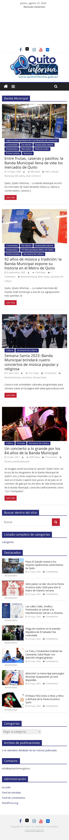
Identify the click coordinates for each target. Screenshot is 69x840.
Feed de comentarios (13, 797)
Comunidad (11, 144)
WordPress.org (10, 803)
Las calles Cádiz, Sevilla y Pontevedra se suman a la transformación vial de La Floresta (44, 609)
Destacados (12, 149)
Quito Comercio (33, 175)
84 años (8, 461)
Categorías (8, 542)
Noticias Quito (42, 149)
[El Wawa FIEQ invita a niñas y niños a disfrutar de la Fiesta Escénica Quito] (13, 694)
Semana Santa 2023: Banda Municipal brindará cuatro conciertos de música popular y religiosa (31, 362)
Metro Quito (43, 276)
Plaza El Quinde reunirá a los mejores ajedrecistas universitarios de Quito (44, 565)
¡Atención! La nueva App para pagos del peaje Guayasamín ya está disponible (44, 676)
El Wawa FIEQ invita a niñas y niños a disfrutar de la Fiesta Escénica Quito (44, 699)
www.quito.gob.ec (34, 829)
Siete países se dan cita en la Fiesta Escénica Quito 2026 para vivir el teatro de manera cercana (44, 587)
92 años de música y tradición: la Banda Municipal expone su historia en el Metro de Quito (33, 263)
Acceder (6, 787)
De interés (26, 144)
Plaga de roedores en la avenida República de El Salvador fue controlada (42, 632)
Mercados (26, 149)
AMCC (48, 171)
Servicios (28, 153)
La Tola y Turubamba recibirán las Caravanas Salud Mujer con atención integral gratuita (43, 654)
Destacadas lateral (44, 144)
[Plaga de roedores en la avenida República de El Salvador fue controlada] (13, 627)
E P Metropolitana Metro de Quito (37, 249)
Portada (21, 443)
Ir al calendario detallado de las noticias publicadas (29, 750)
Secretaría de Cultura (34, 254)
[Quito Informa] (34, 56)
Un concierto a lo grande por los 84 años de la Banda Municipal (32, 450)
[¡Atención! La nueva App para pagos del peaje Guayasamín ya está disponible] (13, 671)
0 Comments (50, 373)
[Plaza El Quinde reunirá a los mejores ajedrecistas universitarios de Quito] (13, 560)
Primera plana (13, 153)
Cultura (9, 350)
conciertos (27, 377)
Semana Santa (39, 377)
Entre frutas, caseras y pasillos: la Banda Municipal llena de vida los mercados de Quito (34, 163)
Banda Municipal (29, 276)
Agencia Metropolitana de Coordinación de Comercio (31, 140)
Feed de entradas (11, 792)
